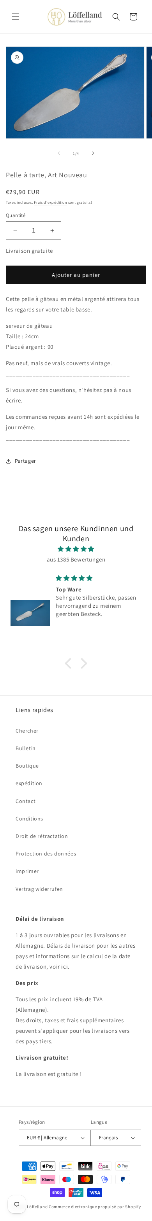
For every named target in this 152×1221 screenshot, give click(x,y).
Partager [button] (25, 460)
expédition (29, 783)
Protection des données (46, 853)
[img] (76, 549)
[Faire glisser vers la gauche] (58, 153)
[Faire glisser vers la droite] (93, 153)
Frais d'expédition (50, 202)
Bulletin (26, 748)
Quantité (15, 215)
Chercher (27, 730)
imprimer (27, 871)
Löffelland (37, 1206)
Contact (25, 801)
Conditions (29, 818)
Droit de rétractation (42, 836)
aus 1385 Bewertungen (76, 559)
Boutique (27, 765)
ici (64, 966)
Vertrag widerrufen (39, 888)
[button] (15, 16)
